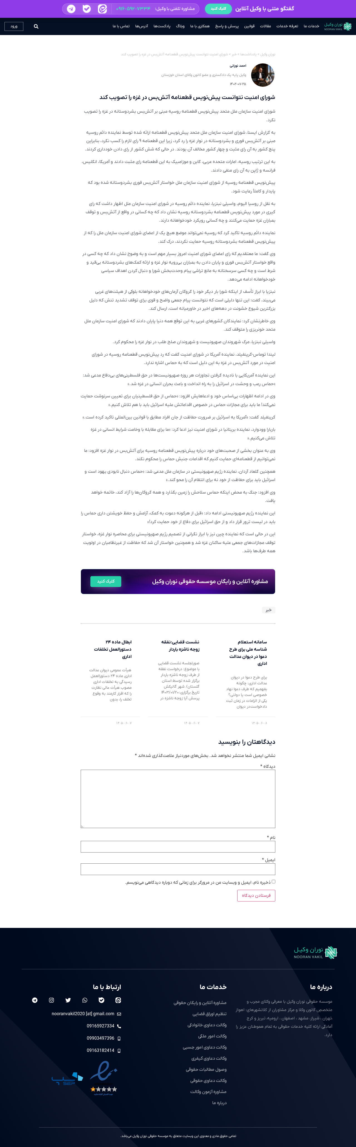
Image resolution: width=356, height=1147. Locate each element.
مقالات (265, 26)
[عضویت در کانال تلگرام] (71, 8)
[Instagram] (51, 1000)
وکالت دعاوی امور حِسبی (205, 1047)
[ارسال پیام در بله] (87, 9)
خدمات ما (311, 26)
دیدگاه (267, 766)
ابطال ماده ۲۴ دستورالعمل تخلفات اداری (113, 649)
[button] (130, 8)
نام (271, 838)
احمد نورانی (238, 65)
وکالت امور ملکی (212, 1036)
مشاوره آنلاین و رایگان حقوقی (200, 1003)
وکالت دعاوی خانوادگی (207, 1025)
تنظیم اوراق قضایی (209, 1014)
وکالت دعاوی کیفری (209, 1058)
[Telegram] (35, 1000)
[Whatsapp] (85, 1000)
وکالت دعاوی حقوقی (208, 1081)
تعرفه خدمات (287, 26)
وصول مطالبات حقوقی (206, 1069)
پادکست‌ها (162, 26)
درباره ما (321, 987)
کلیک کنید (218, 8)
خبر (269, 610)
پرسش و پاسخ (227, 26)
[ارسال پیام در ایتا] (102, 9)
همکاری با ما (200, 26)
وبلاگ (180, 26)
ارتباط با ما (107, 987)
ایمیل (268, 860)
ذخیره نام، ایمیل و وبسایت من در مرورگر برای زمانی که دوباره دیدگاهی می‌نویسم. (198, 882)
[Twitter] (68, 1000)
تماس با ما (121, 26)
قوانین (249, 26)
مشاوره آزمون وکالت (208, 1092)
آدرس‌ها (141, 26)
